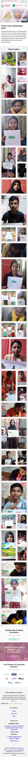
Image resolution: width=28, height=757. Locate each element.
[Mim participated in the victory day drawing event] (14, 354)
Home (4, 19)
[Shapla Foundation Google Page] (10, 703)
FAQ (14, 716)
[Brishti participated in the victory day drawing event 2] (22, 521)
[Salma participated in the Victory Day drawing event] (22, 74)
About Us (7, 748)
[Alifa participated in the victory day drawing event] (14, 593)
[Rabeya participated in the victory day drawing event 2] (14, 186)
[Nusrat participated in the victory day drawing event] (14, 250)
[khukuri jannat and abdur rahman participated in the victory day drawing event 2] (14, 433)
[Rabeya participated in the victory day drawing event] (22, 154)
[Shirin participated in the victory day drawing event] (22, 58)
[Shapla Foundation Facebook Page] (13, 703)
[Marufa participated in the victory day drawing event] (22, 330)
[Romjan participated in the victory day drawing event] (14, 130)
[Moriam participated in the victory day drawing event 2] (22, 298)
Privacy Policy (19, 748)
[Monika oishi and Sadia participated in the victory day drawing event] (8, 330)
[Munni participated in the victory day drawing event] (14, 274)
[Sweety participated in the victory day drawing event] (8, 58)
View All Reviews (13, 639)
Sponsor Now (13, 656)
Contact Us (12, 748)
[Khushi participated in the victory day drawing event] (14, 409)
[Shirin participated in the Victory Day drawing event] (14, 106)
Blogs (14, 711)
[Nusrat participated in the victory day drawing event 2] (22, 234)
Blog (9, 19)
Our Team (14, 713)
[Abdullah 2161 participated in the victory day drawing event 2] (14, 473)
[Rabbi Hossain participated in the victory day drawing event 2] (14, 210)
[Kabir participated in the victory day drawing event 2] (14, 617)
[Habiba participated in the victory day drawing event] (8, 545)
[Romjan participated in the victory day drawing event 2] (22, 90)
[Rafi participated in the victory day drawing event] (8, 162)
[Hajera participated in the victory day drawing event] (8, 521)
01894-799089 (15, 732)
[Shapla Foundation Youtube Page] (21, 703)
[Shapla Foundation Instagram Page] (18, 703)
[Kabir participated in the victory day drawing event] (8, 457)
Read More (13, 700)
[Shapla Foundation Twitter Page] (16, 703)
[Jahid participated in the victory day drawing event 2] (14, 497)
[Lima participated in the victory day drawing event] (8, 386)
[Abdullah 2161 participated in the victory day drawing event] (22, 553)
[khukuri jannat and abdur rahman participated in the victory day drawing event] (22, 393)
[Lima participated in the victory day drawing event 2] (22, 377)
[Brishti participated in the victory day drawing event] (14, 569)
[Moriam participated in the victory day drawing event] (14, 314)
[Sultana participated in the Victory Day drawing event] (8, 82)
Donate (23, 1)
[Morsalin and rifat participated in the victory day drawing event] (8, 298)
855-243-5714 (19, 5)
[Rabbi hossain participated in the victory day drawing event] (22, 170)
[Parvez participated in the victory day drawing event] (8, 234)
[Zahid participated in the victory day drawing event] (22, 457)
